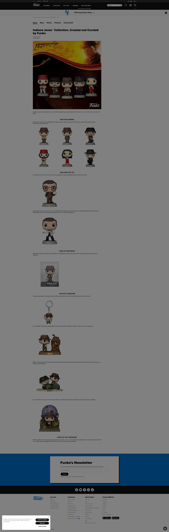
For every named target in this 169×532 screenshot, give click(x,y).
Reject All (42, 523)
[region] (26, 522)
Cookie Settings (42, 526)
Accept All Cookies (42, 520)
